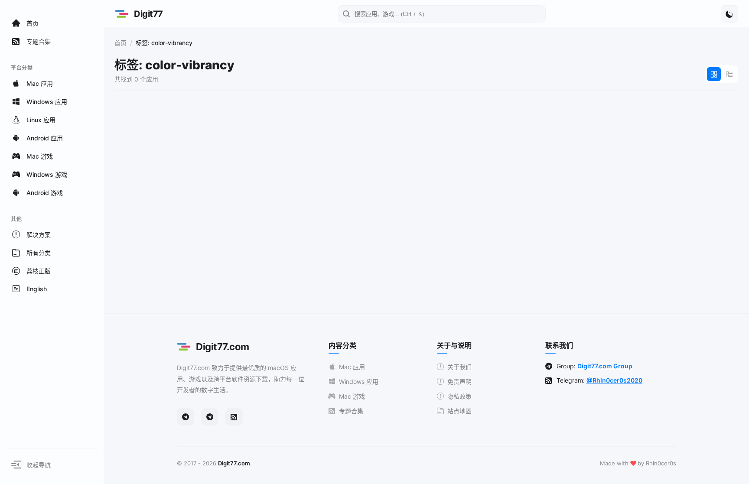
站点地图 (459, 411)
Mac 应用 (352, 366)
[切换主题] (729, 14)
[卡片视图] (714, 74)
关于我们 (459, 366)
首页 (120, 42)
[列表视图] (729, 74)
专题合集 (351, 411)
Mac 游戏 (352, 396)
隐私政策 (459, 396)
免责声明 (459, 381)
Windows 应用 (358, 381)
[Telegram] (185, 417)
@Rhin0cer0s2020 (614, 380)
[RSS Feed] (234, 417)
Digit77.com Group (604, 366)
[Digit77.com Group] (209, 417)
